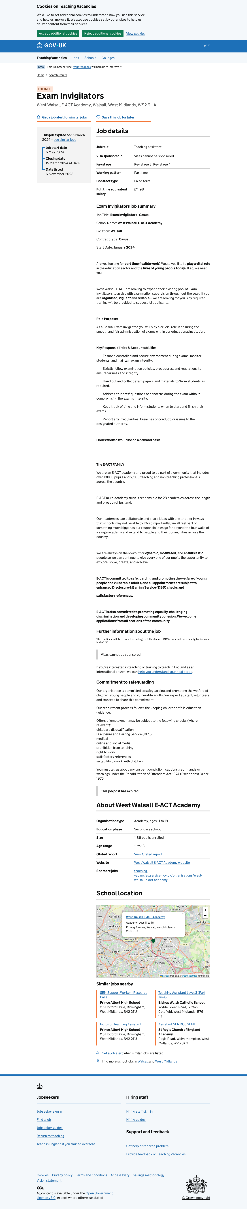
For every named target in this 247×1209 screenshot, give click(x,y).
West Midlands (166, 1061)
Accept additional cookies (58, 33)
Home (40, 75)
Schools (90, 58)
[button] (153, 941)
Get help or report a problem (147, 1146)
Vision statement (49, 1180)
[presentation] (153, 941)
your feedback (82, 67)
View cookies (135, 33)
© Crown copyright (196, 1198)
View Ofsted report (148, 854)
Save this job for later (118, 117)
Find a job (44, 1119)
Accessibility (120, 1175)
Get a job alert (112, 1053)
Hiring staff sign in (139, 1111)
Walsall (143, 1061)
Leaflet (165, 975)
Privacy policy (62, 1175)
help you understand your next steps (165, 672)
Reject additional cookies (102, 33)
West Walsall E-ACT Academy (145, 917)
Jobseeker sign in (49, 1111)
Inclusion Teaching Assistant (120, 1024)
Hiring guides (136, 1119)
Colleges (108, 58)
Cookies (43, 1175)
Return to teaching (50, 1136)
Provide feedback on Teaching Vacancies (156, 1154)
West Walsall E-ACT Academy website (162, 862)
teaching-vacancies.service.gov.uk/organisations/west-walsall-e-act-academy (168, 875)
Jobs (75, 58)
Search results (58, 75)
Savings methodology (148, 1175)
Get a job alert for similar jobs (64, 117)
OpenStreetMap (189, 975)
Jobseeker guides (50, 1128)
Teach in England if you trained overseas (66, 1144)
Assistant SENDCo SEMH (177, 1024)
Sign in (206, 45)
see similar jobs (65, 139)
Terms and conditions (91, 1175)
